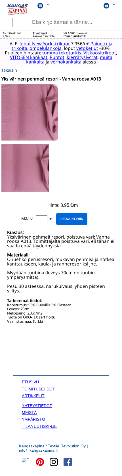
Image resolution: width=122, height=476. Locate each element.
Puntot (57, 57)
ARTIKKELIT (33, 396)
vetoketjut (87, 48)
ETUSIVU (30, 382)
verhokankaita (66, 62)
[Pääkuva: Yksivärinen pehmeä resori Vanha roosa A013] (29, 139)
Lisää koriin (71, 219)
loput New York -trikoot (45, 44)
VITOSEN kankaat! (29, 57)
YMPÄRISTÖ (33, 419)
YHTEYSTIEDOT (37, 405)
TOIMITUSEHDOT (38, 389)
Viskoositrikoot (99, 53)
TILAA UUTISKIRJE (39, 426)
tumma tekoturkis (61, 53)
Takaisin (9, 70)
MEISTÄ (29, 412)
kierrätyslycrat (82, 57)
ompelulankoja (46, 48)
